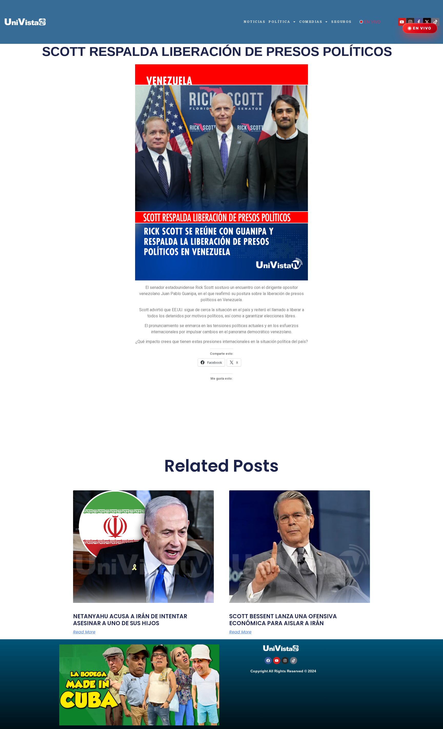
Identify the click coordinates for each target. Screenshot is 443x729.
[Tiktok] (435, 22)
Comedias (310, 22)
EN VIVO (372, 21)
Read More (84, 632)
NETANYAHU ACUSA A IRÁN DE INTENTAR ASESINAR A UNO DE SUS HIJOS (130, 619)
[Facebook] (268, 660)
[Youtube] (402, 22)
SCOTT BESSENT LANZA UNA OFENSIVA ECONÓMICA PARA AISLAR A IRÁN (283, 619)
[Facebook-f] (419, 22)
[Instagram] (410, 22)
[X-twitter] (427, 22)
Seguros (341, 22)
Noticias (254, 22)
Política (279, 22)
